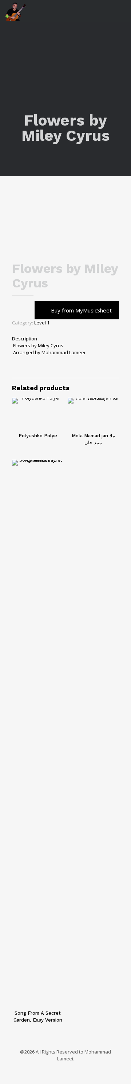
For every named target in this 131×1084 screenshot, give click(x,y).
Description (24, 338)
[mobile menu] (121, 11)
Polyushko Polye (38, 435)
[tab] (65, 338)
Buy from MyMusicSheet (81, 310)
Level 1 (41, 322)
